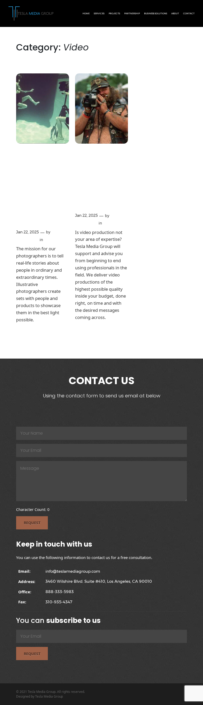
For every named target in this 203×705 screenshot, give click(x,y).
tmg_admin (27, 239)
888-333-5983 (59, 591)
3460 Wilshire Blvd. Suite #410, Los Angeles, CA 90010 (98, 581)
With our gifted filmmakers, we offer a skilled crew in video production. (99, 181)
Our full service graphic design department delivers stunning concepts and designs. (42, 189)
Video (49, 239)
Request (32, 522)
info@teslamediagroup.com (72, 571)
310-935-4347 (58, 601)
